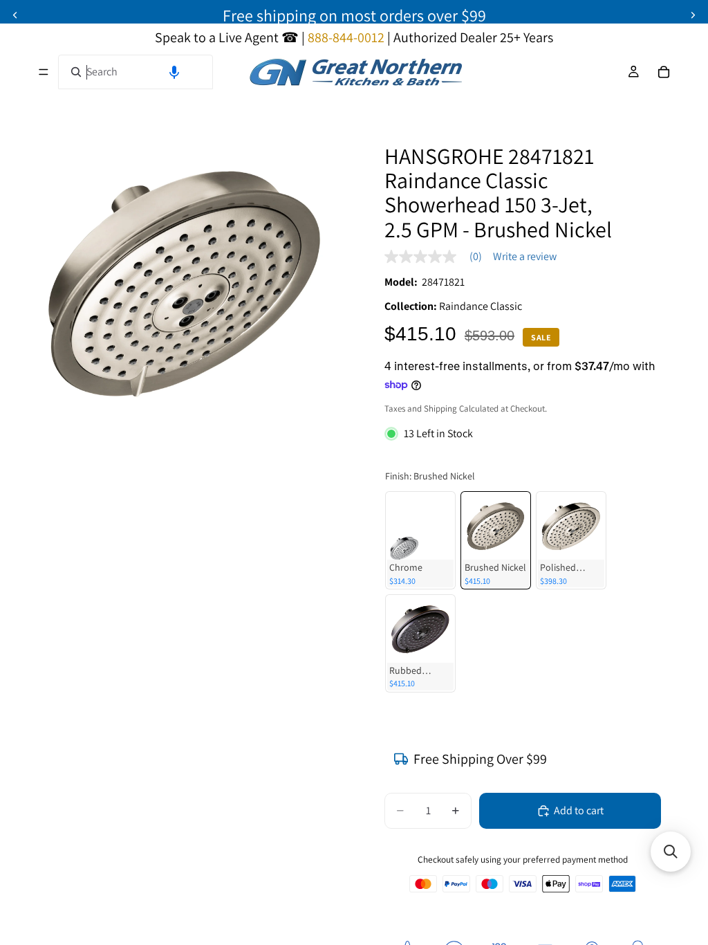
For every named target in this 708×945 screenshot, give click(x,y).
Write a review (525, 256)
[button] (174, 72)
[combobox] (135, 72)
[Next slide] (693, 15)
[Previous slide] (15, 15)
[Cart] (664, 72)
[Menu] (43, 72)
